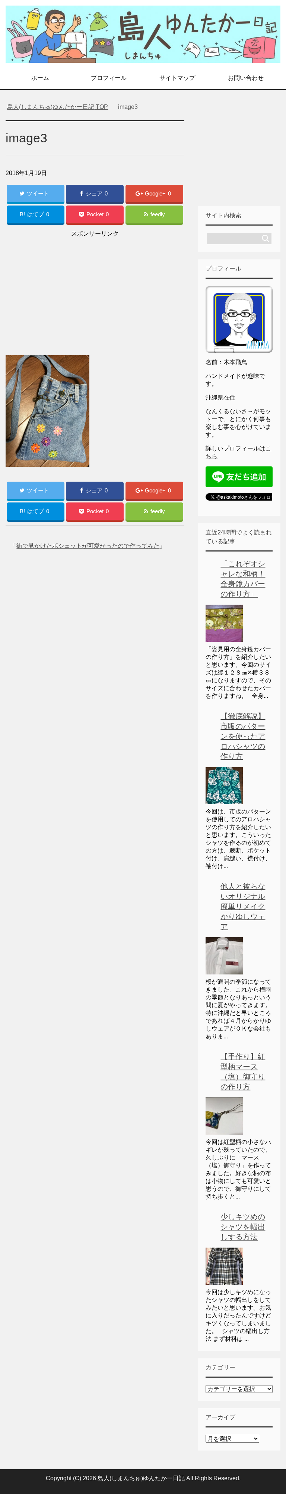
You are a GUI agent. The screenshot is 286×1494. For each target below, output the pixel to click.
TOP (57, 107)
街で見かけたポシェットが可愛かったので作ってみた (87, 546)
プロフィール (109, 78)
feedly (157, 214)
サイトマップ (177, 78)
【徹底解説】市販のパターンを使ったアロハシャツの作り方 (242, 736)
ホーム (40, 78)
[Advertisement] (95, 291)
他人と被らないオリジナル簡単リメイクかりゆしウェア (242, 906)
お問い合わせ (246, 78)
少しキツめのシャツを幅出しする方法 (242, 1227)
